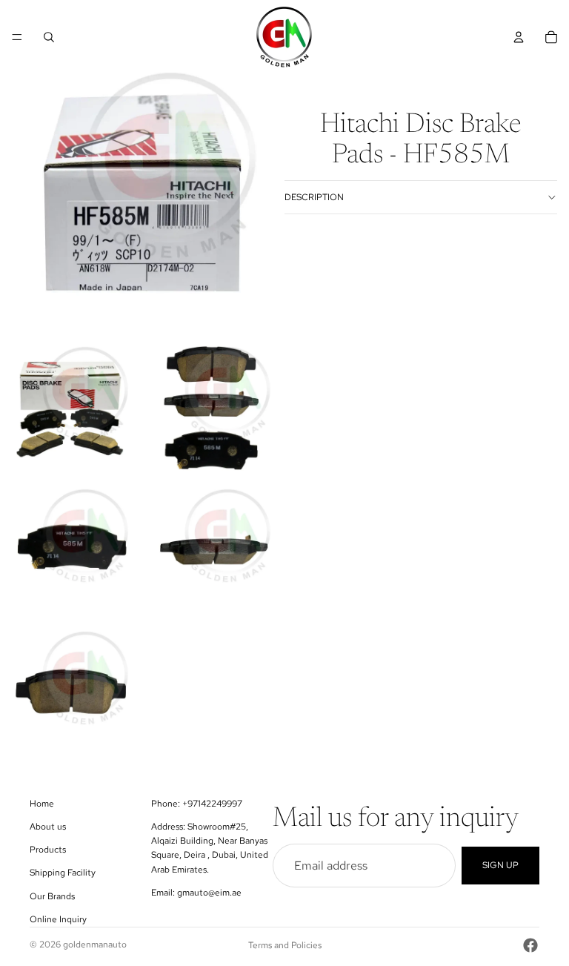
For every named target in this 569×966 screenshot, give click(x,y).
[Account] (518, 37)
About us (48, 827)
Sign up (500, 865)
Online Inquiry (58, 919)
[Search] (49, 37)
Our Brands (52, 896)
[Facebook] (530, 945)
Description (314, 197)
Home (42, 804)
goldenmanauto (95, 944)
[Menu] (17, 37)
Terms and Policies (285, 945)
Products (48, 850)
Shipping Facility (63, 873)
